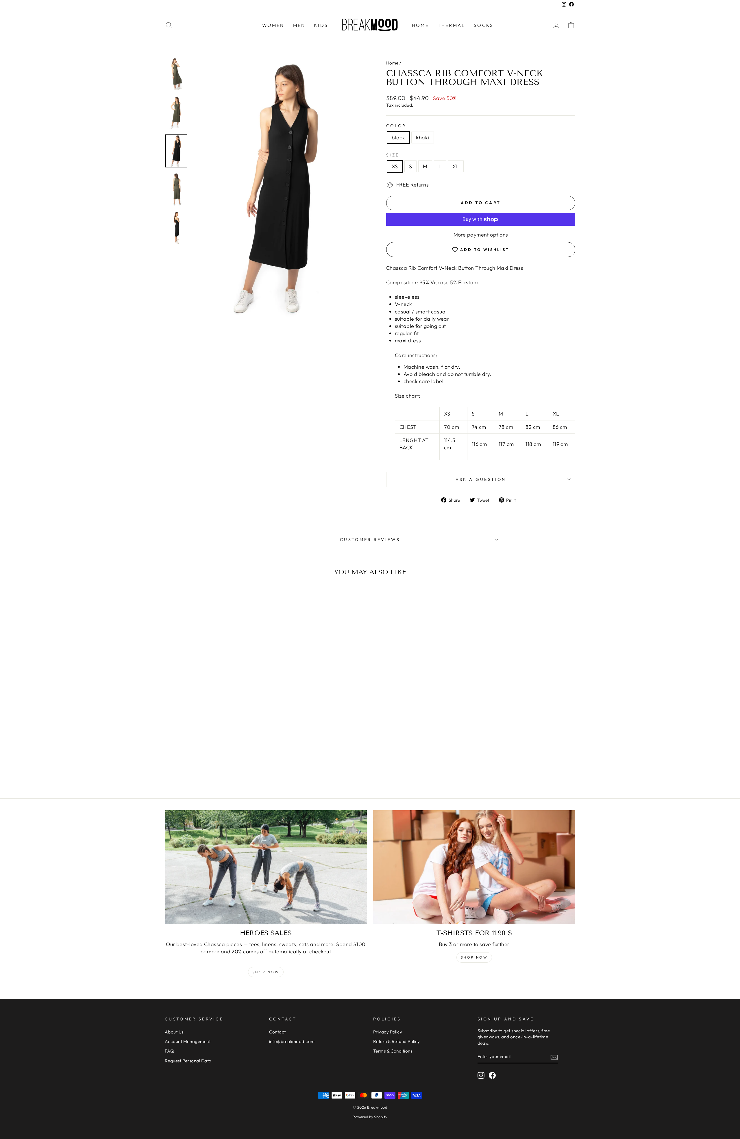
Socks (483, 25)
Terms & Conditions (392, 1051)
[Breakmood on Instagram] (481, 1075)
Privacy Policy (387, 1032)
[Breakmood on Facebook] (492, 1075)
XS (395, 166)
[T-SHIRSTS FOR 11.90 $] (474, 867)
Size (392, 155)
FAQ (169, 1051)
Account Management (187, 1041)
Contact (277, 1032)
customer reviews (370, 539)
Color (396, 125)
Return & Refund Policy (396, 1041)
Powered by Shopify (370, 1116)
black (398, 137)
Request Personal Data (188, 1061)
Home (420, 25)
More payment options (481, 234)
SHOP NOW (474, 957)
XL (455, 166)
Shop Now (266, 972)
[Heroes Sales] (266, 867)
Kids (321, 25)
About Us (174, 1032)
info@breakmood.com (292, 1041)
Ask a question (481, 479)
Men (299, 25)
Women (273, 25)
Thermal (451, 25)
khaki (422, 137)
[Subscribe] (554, 1057)
